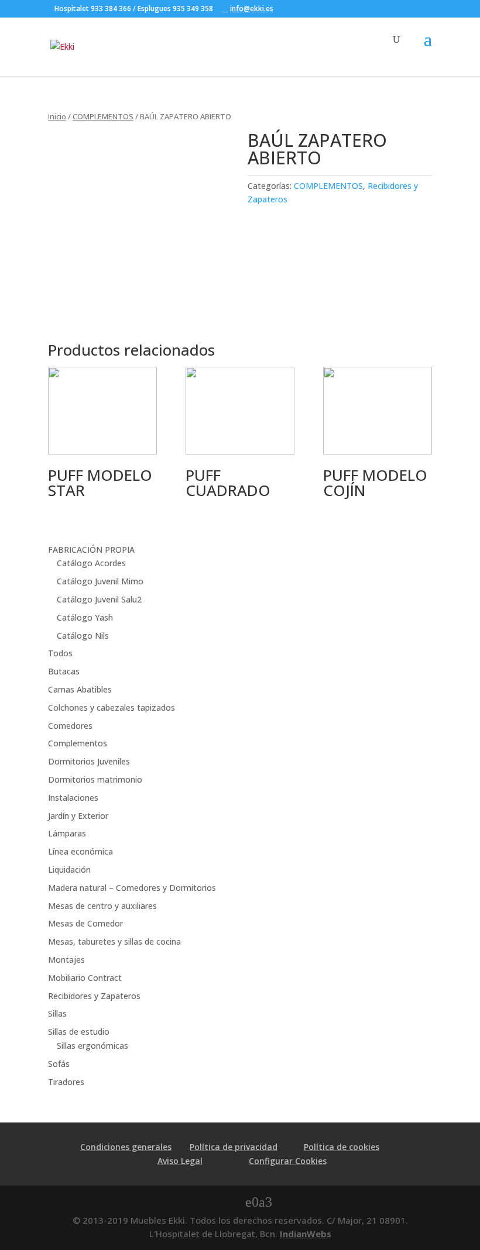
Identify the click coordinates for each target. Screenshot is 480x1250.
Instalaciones (73, 797)
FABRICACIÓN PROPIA (91, 549)
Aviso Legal (180, 1160)
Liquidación (69, 869)
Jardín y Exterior (78, 815)
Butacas (64, 671)
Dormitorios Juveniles (89, 761)
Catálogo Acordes (91, 563)
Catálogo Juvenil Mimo (100, 581)
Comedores (70, 725)
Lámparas (67, 833)
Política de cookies (341, 1146)
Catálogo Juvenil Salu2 (99, 599)
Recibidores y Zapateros (94, 995)
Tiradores (66, 1081)
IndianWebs (305, 1233)
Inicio (57, 116)
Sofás (59, 1063)
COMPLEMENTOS (103, 116)
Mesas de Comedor (85, 923)
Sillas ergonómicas (92, 1045)
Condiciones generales (126, 1146)
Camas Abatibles (80, 689)
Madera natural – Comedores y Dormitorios (132, 887)
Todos (60, 653)
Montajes (66, 959)
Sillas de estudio (78, 1031)
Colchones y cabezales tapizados (111, 707)
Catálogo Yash (85, 617)
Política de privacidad (233, 1146)
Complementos (77, 743)
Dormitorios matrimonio (95, 779)
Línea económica (80, 851)
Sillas (57, 1013)
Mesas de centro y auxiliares (102, 905)
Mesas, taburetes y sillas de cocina (114, 941)
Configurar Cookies (288, 1160)
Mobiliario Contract (85, 977)
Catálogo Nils (83, 635)
